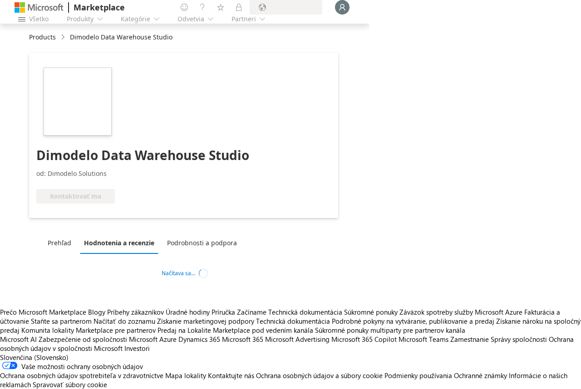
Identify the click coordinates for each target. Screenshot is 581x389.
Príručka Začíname (239, 311)
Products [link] (42, 37)
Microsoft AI (18, 339)
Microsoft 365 (242, 339)
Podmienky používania (418, 375)
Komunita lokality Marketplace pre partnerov (88, 330)
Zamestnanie (469, 339)
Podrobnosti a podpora (202, 242)
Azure (168, 339)
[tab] (62, 243)
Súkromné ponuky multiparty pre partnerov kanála (390, 330)
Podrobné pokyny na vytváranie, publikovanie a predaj (413, 321)
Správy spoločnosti (519, 339)
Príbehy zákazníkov (135, 311)
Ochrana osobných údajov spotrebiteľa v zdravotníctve (81, 375)
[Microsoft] (39, 7)
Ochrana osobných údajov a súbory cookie (319, 375)
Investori (137, 348)
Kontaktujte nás (231, 375)
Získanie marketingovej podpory (205, 321)
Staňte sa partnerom (61, 321)
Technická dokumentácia (305, 311)
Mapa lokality (185, 375)
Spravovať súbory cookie (70, 384)
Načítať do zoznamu (124, 321)
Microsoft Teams (423, 339)
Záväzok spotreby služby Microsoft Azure (461, 311)
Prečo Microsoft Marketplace (43, 311)
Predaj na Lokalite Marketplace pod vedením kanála (235, 330)
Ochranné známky (480, 375)
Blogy (96, 311)
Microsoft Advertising (297, 339)
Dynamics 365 (199, 339)
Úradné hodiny (188, 311)
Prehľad (59, 242)
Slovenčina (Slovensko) (34, 357)
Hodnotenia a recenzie (119, 242)
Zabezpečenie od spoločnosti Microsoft (98, 339)
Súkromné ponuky (371, 311)
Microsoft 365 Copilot (364, 339)
